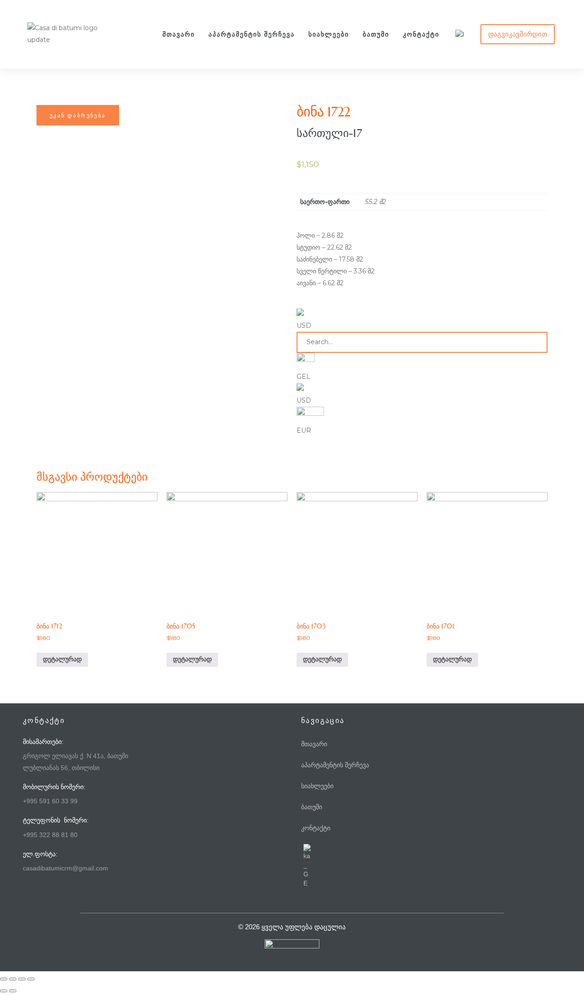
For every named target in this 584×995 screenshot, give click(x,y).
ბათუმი (376, 34)
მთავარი (178, 34)
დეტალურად (62, 659)
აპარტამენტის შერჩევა (252, 34)
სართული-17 (329, 133)
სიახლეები (328, 34)
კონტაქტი (421, 34)
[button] (517, 34)
